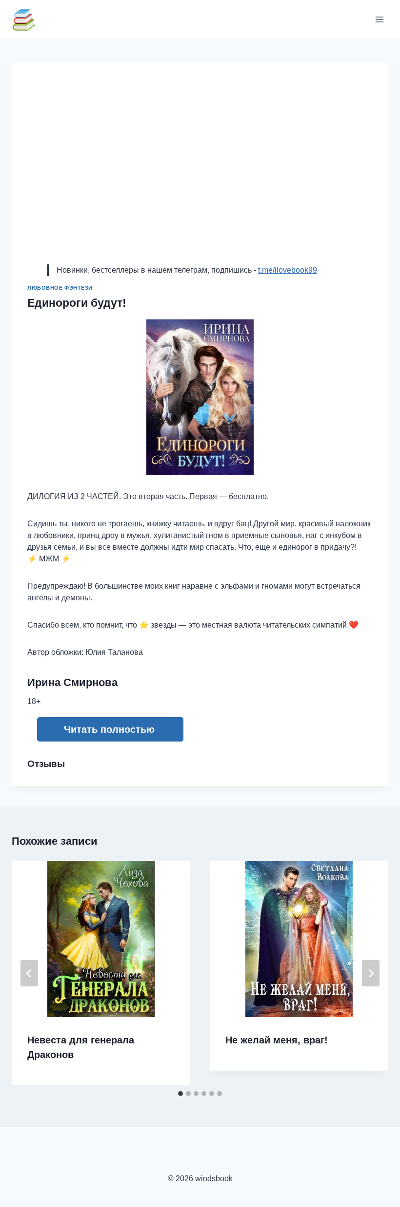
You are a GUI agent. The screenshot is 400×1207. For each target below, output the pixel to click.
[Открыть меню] (379, 19)
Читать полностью (109, 729)
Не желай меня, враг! (276, 1040)
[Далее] (371, 973)
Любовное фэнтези (60, 288)
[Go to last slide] (29, 973)
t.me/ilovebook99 (287, 270)
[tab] (180, 1093)
